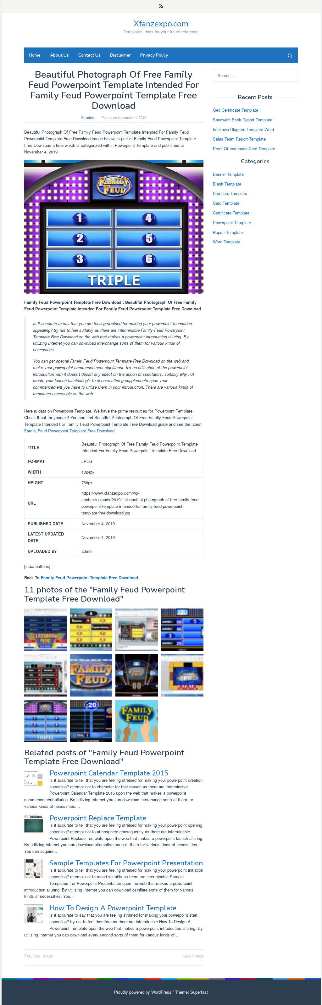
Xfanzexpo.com (161, 23)
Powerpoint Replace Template (97, 818)
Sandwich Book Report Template (242, 120)
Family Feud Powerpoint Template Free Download (69, 431)
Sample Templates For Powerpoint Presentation (126, 863)
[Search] (290, 55)
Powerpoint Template (232, 222)
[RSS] (161, 6)
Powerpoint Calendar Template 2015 (108, 773)
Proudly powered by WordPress (142, 992)
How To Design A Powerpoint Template (112, 908)
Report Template (228, 232)
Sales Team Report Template (239, 139)
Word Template (226, 242)
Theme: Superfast (191, 992)
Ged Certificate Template (235, 110)
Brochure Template (230, 193)
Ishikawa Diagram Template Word (243, 129)
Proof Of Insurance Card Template (244, 149)
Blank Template (227, 184)
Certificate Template (231, 213)
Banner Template (228, 174)
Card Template (226, 203)
